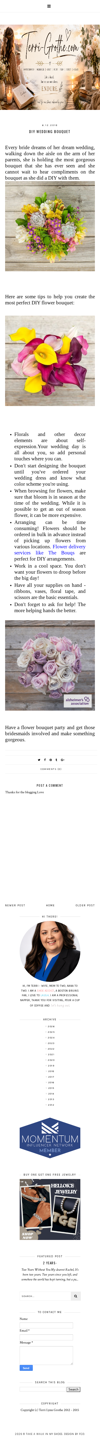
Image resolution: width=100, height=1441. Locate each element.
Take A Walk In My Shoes (44, 1434)
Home (50, 905)
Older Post (85, 905)
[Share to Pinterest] (51, 760)
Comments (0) (51, 769)
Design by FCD (74, 1434)
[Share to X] (39, 760)
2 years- (50, 1262)
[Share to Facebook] (45, 760)
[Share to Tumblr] (57, 760)
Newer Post (15, 905)
